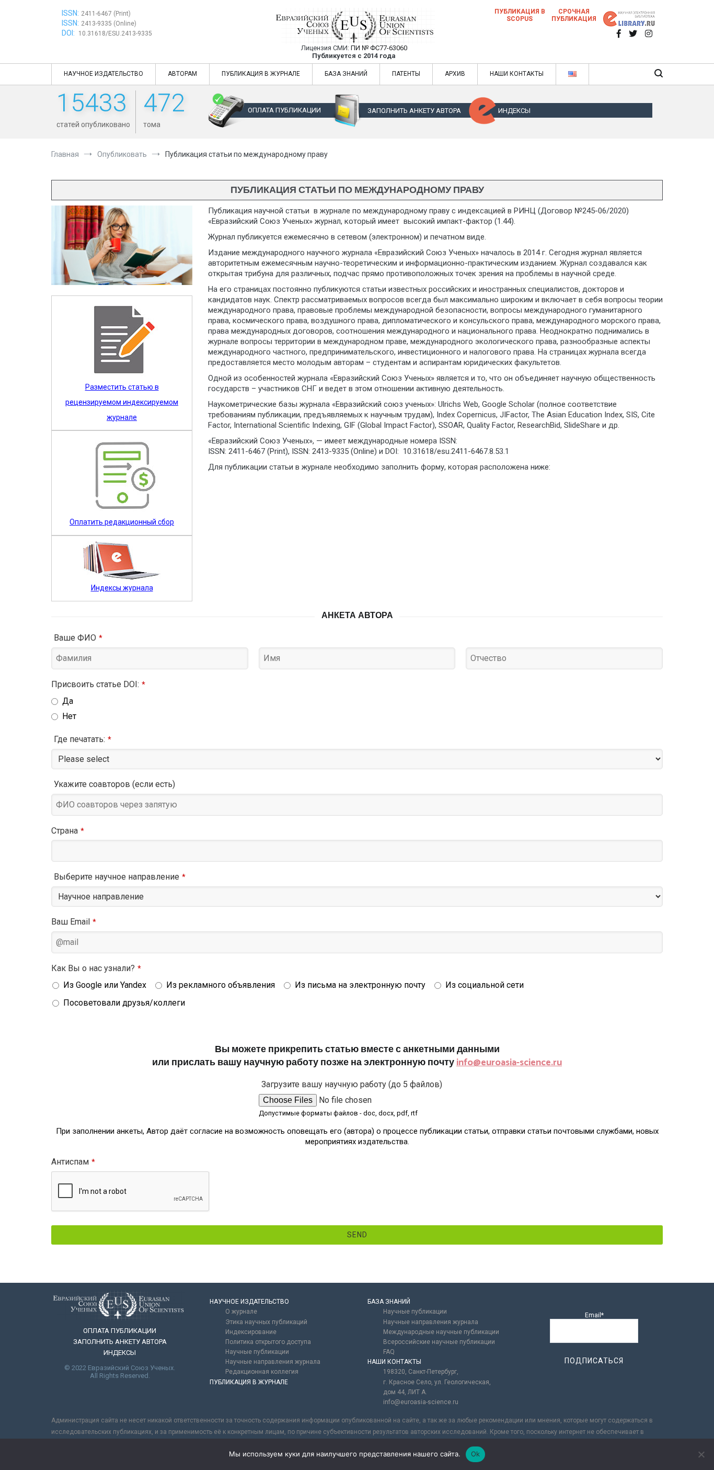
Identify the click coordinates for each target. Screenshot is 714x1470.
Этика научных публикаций (266, 1322)
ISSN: (70, 13)
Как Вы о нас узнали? (96, 968)
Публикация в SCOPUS (519, 15)
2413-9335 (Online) (108, 23)
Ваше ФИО (78, 638)
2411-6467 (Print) (106, 13)
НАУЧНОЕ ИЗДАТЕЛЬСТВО (103, 73)
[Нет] (701, 1454)
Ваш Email (73, 922)
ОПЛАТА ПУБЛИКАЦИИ (284, 110)
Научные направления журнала (272, 1361)
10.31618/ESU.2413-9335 (115, 33)
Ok (475, 1454)
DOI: (69, 33)
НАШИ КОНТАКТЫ (517, 73)
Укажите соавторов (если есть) (114, 784)
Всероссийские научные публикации (439, 1342)
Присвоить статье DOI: (98, 684)
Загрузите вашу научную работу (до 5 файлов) (351, 1084)
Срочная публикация (573, 15)
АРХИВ (455, 73)
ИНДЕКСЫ (514, 111)
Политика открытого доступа (268, 1342)
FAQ (389, 1351)
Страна (67, 831)
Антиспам (73, 1162)
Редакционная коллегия (261, 1371)
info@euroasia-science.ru (509, 1062)
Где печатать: (82, 739)
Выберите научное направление (120, 877)
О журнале (241, 1311)
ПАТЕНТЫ (406, 73)
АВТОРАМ (182, 73)
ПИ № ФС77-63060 (379, 48)
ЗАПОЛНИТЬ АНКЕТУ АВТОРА (414, 111)
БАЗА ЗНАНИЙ (346, 73)
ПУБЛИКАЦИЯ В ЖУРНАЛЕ (261, 73)
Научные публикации (257, 1351)
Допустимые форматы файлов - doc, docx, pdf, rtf (338, 1113)
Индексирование (251, 1332)
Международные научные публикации (441, 1332)
